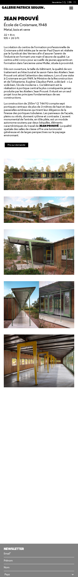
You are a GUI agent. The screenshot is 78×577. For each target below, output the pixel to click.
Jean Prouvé (40, 91)
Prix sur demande (16, 144)
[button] (71, 8)
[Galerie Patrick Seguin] (23, 7)
